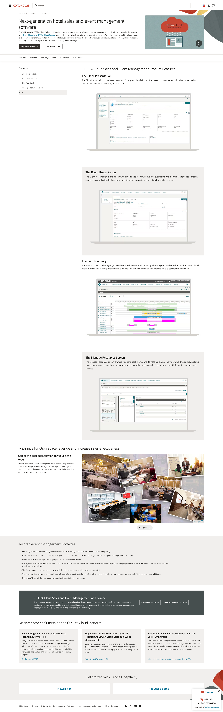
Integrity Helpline (103, 706)
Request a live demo (29, 46)
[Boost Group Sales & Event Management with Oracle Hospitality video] (174, 32)
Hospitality (31, 14)
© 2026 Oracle (23, 706)
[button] (9, 5)
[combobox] (111, 5)
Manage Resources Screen (32, 87)
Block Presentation (29, 74)
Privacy (34, 706)
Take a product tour (52, 46)
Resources (64, 57)
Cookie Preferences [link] (59, 706)
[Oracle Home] (21, 5)
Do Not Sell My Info (45, 706)
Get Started (77, 57)
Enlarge (197, 521)
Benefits (33, 57)
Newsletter (64, 688)
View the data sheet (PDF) (175, 602)
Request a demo (159, 688)
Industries (22, 14)
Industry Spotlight (48, 57)
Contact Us (114, 706)
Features (22, 57)
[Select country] (204, 5)
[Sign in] (208, 5)
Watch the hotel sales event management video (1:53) (169, 659)
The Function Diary (30, 83)
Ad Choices (70, 706)
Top (23, 92)
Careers (79, 706)
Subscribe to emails (90, 706)
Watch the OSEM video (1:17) (96, 659)
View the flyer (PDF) (150, 602)
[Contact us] (213, 5)
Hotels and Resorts (45, 14)
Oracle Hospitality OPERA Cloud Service (39, 35)
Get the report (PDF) (29, 659)
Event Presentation (29, 78)
